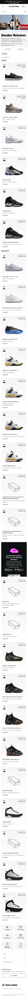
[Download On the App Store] (9, 569)
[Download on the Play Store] (19, 569)
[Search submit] (25, 11)
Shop (4, 957)
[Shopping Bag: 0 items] (25, 6)
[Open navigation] (3, 6)
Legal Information (7, 961)
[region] (14, 2)
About (4, 953)
